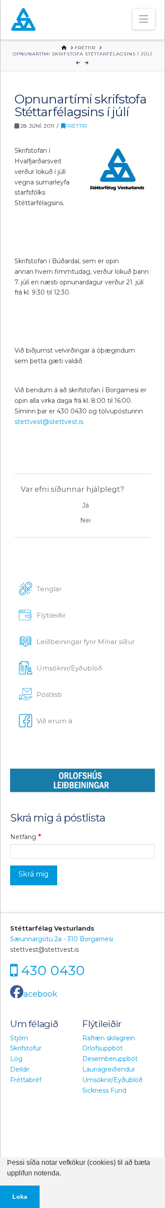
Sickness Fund (104, 1090)
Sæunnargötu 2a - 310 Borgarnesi (61, 939)
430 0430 (53, 970)
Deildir (19, 1069)
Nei (85, 520)
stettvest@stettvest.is (49, 422)
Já (85, 505)
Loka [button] (19, 1196)
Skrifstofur (25, 1048)
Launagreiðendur (108, 1069)
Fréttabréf (25, 1080)
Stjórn (19, 1038)
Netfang (25, 836)
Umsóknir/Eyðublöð (112, 1080)
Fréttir (76, 125)
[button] (143, 19)
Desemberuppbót (110, 1059)
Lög (16, 1059)
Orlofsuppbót (102, 1048)
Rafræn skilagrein (108, 1038)
